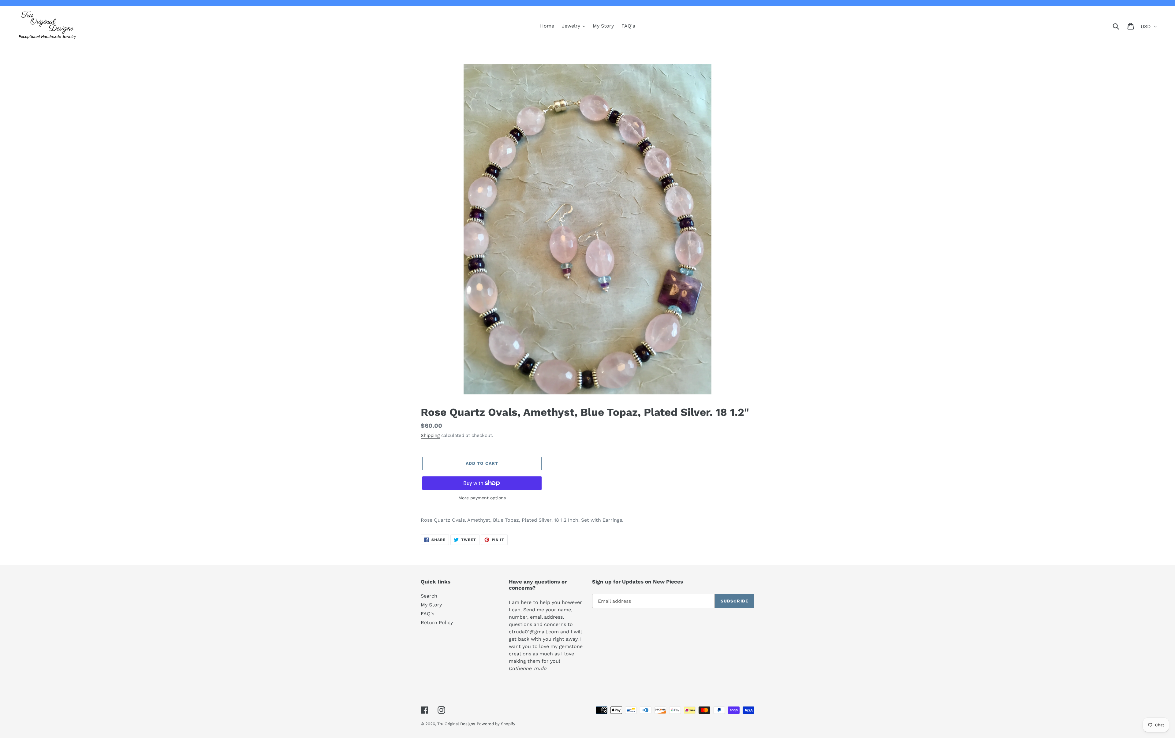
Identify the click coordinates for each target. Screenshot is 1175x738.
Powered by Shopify (496, 723)
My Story (431, 605)
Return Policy (437, 622)
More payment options (482, 497)
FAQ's (427, 614)
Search (429, 596)
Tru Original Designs (456, 723)
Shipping (430, 435)
